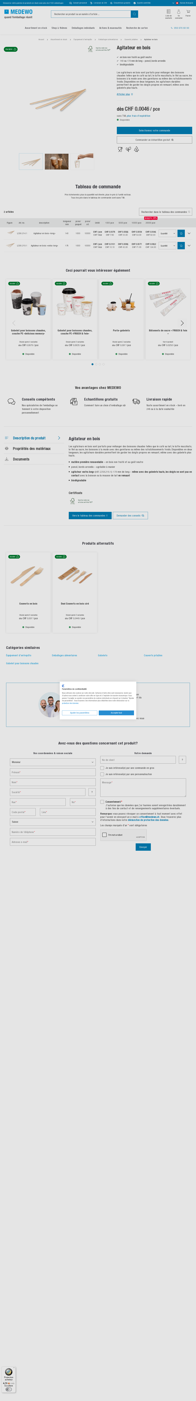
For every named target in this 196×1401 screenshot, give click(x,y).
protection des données (70, 703)
